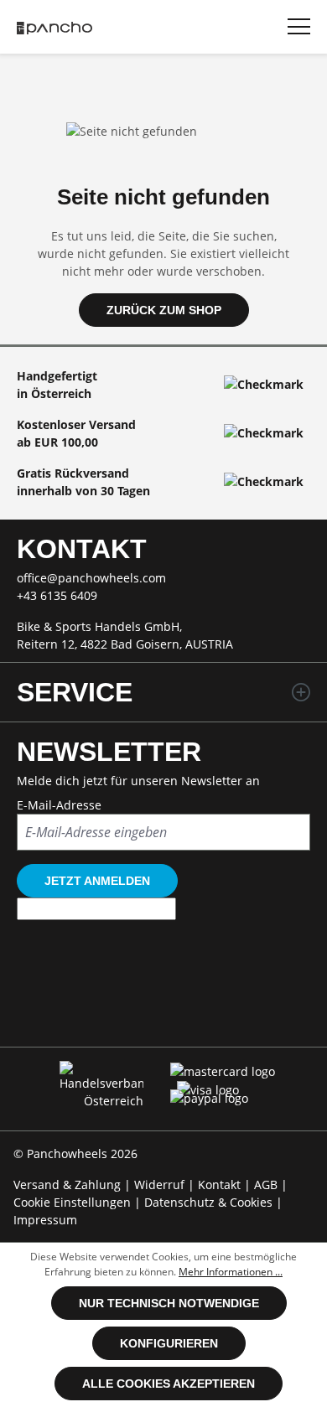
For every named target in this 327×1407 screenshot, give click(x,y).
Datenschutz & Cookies (210, 1202)
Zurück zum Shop (163, 310)
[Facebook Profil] (106, 1013)
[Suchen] (255, 24)
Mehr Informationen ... (231, 1272)
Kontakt (221, 1184)
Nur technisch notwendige (169, 1303)
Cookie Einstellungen (73, 1202)
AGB (267, 1184)
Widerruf (161, 1184)
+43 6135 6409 (57, 595)
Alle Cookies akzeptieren (168, 1383)
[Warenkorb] (214, 24)
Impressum (45, 1220)
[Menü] (299, 26)
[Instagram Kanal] (163, 1013)
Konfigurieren (169, 1343)
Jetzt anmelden (97, 880)
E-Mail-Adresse (59, 805)
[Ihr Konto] (173, 24)
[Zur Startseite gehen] (54, 26)
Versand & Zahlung (68, 1184)
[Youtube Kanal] (221, 1013)
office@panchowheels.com (91, 578)
